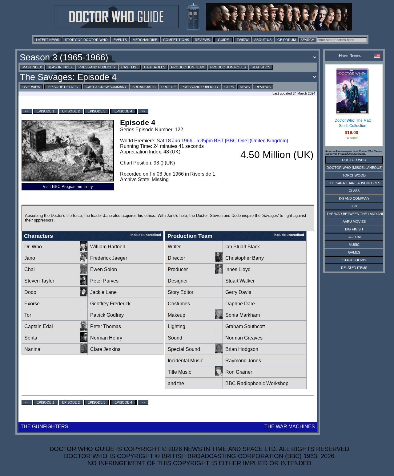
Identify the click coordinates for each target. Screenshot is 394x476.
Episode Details (63, 87)
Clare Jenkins (105, 349)
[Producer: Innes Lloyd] (219, 272)
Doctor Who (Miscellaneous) (355, 167)
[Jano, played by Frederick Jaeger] (83, 260)
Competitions (176, 40)
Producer (178, 269)
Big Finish (354, 229)
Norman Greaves (244, 337)
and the (176, 383)
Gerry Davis (238, 292)
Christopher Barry (244, 258)
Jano (29, 258)
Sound (175, 337)
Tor (27, 315)
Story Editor (180, 292)
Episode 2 (71, 111)
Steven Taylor (39, 280)
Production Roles (228, 67)
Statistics (260, 67)
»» (143, 111)
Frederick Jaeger (108, 258)
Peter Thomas (105, 326)
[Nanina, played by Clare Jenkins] (83, 351)
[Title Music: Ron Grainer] (219, 374)
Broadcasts (143, 87)
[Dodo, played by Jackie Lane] (83, 294)
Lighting (176, 326)
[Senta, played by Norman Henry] (83, 340)
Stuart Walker (240, 280)
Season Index (60, 67)
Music (354, 244)
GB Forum (286, 40)
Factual (354, 237)
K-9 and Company (354, 198)
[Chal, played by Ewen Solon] (83, 272)
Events (120, 40)
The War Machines (289, 426)
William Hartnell (107, 246)
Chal (29, 269)
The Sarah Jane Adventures (354, 183)
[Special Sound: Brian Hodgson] (219, 351)
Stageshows (354, 260)
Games (354, 252)
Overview (31, 87)
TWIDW (242, 40)
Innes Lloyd (238, 269)
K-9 (354, 206)
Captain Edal (38, 326)
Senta (30, 337)
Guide (223, 40)
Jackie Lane (103, 292)
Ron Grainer (238, 372)
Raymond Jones (243, 360)
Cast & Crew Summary (106, 87)
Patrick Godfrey (107, 315)
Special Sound (184, 349)
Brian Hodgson (241, 349)
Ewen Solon (103, 269)
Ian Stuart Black (242, 246)
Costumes (179, 303)
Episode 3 (96, 111)
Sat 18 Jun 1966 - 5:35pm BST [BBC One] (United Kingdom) (222, 140)
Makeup (176, 315)
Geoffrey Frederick (110, 303)
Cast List (129, 67)
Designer (178, 280)
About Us (262, 40)
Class (354, 191)
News (245, 87)
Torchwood (354, 175)
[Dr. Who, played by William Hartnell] (83, 249)
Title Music (179, 372)
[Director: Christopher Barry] (219, 260)
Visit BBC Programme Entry (68, 186)
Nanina (32, 349)
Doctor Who (354, 160)
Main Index (32, 67)
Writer (174, 246)
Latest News (47, 40)
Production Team (187, 67)
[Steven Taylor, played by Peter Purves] (83, 283)
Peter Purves (104, 280)
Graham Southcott (245, 326)
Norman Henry (106, 337)
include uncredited (146, 235)
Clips (229, 87)
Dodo (30, 292)
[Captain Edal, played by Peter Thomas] (83, 329)
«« (27, 111)
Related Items (354, 268)
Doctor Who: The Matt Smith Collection (353, 123)
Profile (168, 87)
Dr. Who (33, 246)
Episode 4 (123, 111)
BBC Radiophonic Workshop (256, 383)
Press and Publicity (96, 67)
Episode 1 (45, 111)
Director (176, 258)
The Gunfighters (44, 426)
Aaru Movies (354, 221)
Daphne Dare (240, 303)
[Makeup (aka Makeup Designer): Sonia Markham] (219, 317)
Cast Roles (154, 67)
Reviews (202, 40)
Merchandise (145, 40)
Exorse (32, 303)
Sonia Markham (242, 315)
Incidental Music (185, 360)
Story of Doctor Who (86, 40)
